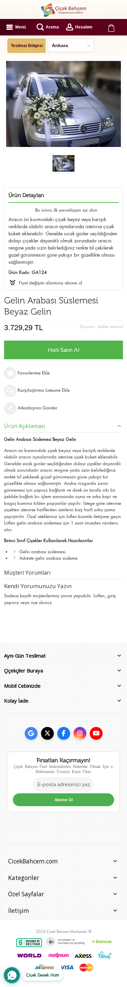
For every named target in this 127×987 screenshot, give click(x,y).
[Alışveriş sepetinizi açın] (111, 27)
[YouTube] (96, 733)
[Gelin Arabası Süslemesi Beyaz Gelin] (63, 163)
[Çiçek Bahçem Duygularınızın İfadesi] (63, 10)
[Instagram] (79, 733)
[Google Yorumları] (31, 733)
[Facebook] (63, 733)
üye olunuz (41, 602)
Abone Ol (64, 799)
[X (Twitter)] (47, 733)
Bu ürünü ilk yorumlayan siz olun (66, 210)
